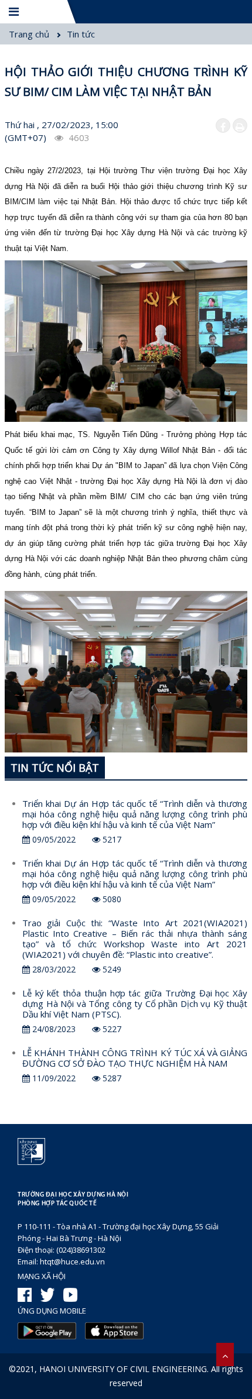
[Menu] (15, 11)
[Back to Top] (225, 1354)
